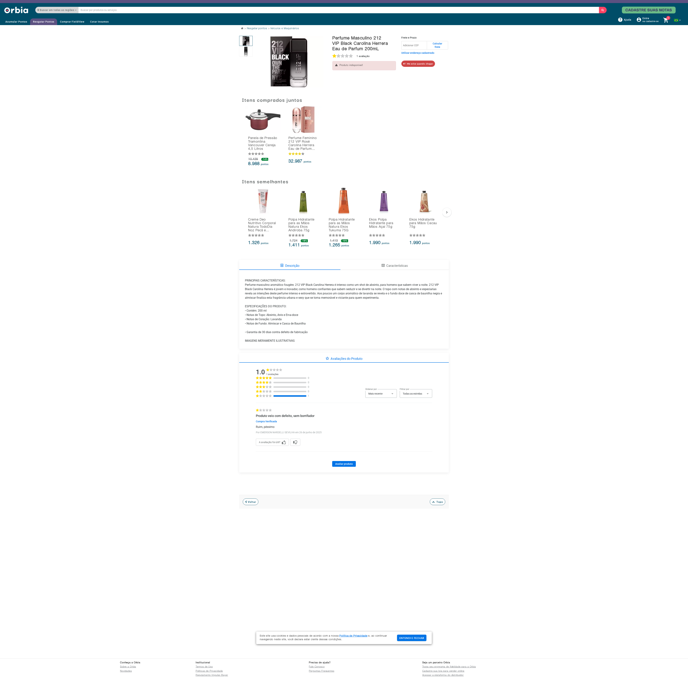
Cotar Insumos (99, 21)
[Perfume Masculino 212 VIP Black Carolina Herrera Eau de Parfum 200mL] (246, 41)
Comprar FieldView (72, 21)
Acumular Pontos (16, 21)
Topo (439, 501)
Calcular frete (437, 45)
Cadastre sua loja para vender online (443, 671)
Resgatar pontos (257, 28)
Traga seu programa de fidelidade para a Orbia (449, 667)
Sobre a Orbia (128, 667)
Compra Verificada (266, 421)
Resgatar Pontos (43, 21)
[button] (677, 20)
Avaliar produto (344, 463)
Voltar (251, 501)
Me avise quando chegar (419, 63)
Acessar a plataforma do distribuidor (443, 675)
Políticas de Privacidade (209, 671)
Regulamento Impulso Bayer (212, 675)
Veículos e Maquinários (284, 28)
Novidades (126, 671)
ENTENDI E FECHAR (411, 637)
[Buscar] (603, 10)
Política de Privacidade (353, 636)
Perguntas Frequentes (321, 671)
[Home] (16, 10)
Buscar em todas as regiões (57, 10)
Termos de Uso (204, 667)
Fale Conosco (317, 667)
